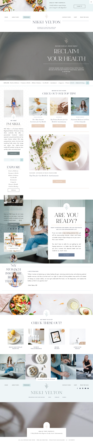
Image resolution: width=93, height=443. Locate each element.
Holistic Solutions (36, 83)
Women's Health (69, 83)
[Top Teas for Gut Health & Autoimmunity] (59, 152)
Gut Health (45, 83)
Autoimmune (53, 83)
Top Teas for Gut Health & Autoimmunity (44, 176)
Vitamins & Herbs (25, 83)
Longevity (61, 83)
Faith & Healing (13, 186)
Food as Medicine (14, 83)
